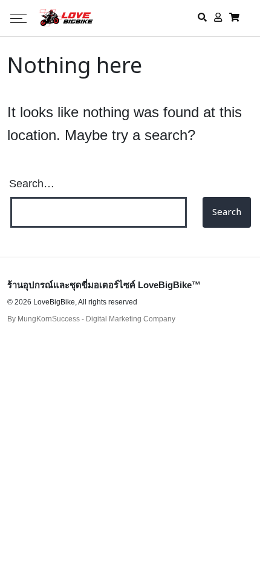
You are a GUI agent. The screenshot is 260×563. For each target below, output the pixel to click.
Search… (31, 184)
